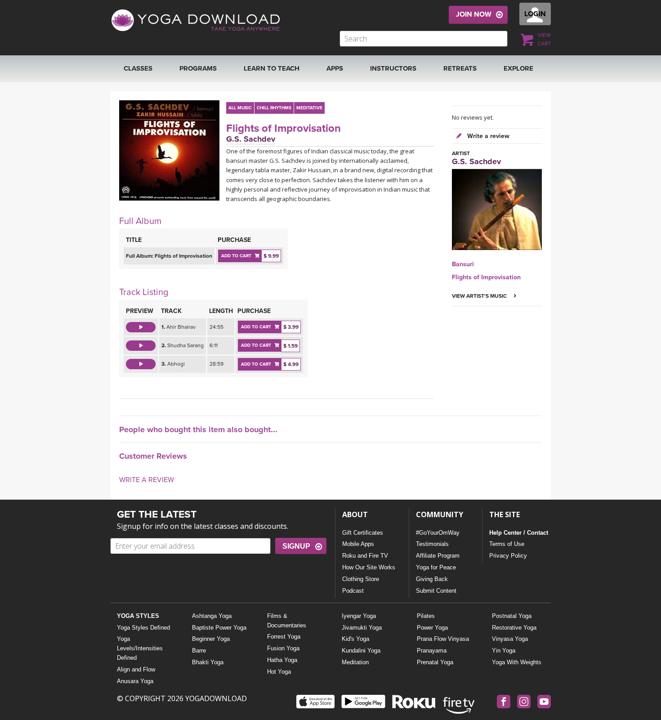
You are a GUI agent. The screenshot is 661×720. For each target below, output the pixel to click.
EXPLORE (518, 68)
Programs (198, 68)
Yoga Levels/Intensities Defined (140, 648)
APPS (334, 68)
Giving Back (432, 579)
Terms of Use (506, 544)
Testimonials (432, 544)
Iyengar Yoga (359, 616)
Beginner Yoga (211, 638)
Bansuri (463, 264)
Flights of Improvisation (283, 128)
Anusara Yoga (135, 681)
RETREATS (460, 68)
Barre (199, 650)
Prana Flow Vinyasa (443, 638)
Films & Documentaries (286, 621)
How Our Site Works (368, 567)
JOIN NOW (473, 14)
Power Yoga (432, 627)
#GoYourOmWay (438, 532)
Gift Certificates (362, 532)
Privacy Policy (508, 555)
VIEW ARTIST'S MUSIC (480, 296)
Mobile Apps (358, 544)
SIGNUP (296, 546)
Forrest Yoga (283, 636)
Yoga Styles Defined (143, 627)
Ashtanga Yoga (212, 616)
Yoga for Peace (436, 567)
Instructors (393, 68)
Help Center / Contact (518, 532)
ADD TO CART (236, 256)
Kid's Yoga (355, 638)
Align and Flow (136, 669)
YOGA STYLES (138, 616)
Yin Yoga (503, 650)
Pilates (426, 616)
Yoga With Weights (516, 662)
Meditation (355, 662)
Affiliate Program (438, 555)
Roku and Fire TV (365, 555)
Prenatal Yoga (435, 662)
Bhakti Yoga (207, 662)
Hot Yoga (279, 671)
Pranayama (432, 650)
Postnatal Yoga (511, 616)
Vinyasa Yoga (510, 638)
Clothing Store (360, 579)
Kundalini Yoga (361, 650)
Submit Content (436, 590)
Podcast (353, 590)
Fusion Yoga (283, 648)
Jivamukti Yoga (362, 627)
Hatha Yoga (282, 660)
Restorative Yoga (514, 627)
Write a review (487, 136)
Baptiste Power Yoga (219, 627)
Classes (138, 68)
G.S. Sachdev (250, 139)
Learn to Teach (271, 68)
